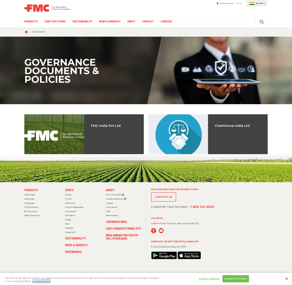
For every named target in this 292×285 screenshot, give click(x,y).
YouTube (161, 230)
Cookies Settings (209, 278)
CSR (108, 211)
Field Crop (70, 203)
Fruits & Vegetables (74, 207)
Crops (69, 190)
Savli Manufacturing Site (123, 228)
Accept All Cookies (235, 278)
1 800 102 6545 (202, 207)
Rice (67, 224)
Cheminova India (116, 222)
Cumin (68, 199)
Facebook (153, 230)
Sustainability (75, 238)
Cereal (68, 194)
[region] (146, 279)
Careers (109, 203)
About (110, 190)
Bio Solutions (30, 211)
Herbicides (29, 199)
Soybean (69, 228)
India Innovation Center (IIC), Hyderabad (122, 236)
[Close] (286, 278)
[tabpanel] (146, 70)
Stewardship (112, 215)
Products (31, 190)
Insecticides (29, 194)
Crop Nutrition (31, 207)
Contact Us (163, 196)
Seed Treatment (32, 215)
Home (27, 32)
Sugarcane (70, 232)
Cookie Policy (41, 281)
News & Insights (76, 245)
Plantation (70, 215)
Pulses (68, 219)
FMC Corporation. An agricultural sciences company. (47, 8)
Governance (73, 252)
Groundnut (70, 211)
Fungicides (29, 203)
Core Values (111, 207)
